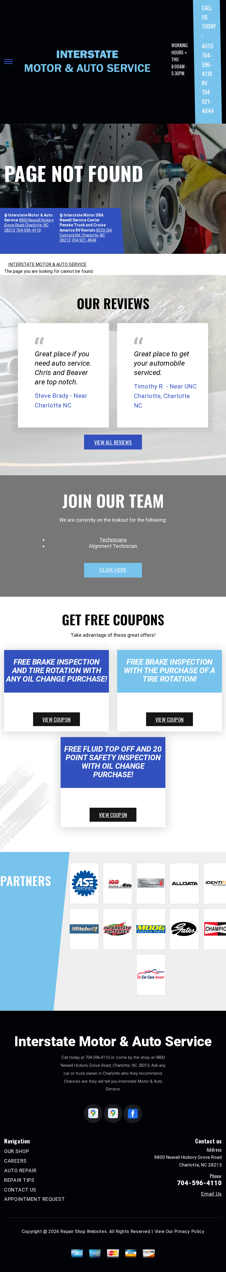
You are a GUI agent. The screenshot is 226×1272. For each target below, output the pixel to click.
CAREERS (15, 1161)
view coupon (56, 719)
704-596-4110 (97, 1057)
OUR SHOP (16, 1151)
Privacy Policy (189, 1231)
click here (113, 570)
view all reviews (113, 442)
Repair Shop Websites (83, 1231)
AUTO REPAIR (20, 1170)
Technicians (113, 540)
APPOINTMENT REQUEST (34, 1199)
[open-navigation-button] (8, 61)
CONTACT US (20, 1190)
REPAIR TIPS (19, 1180)
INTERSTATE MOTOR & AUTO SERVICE (47, 264)
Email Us (211, 1194)
